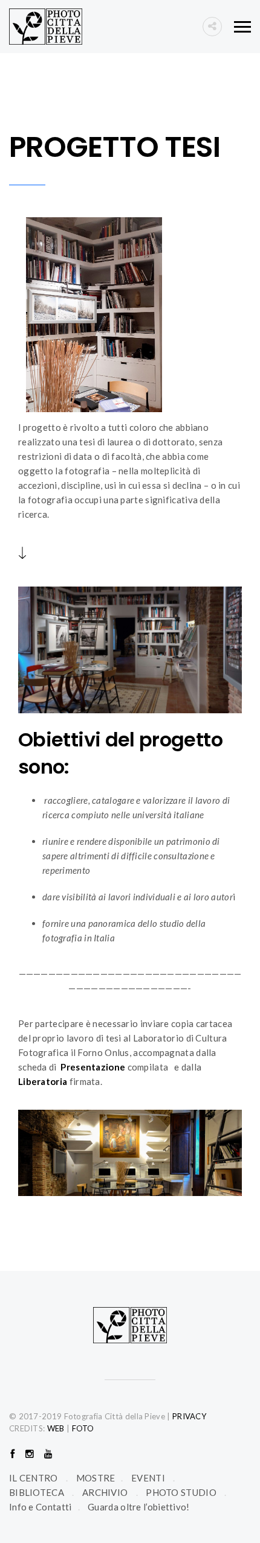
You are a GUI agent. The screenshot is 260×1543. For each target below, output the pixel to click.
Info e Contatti (40, 1506)
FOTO (83, 1428)
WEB (56, 1428)
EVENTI (148, 1477)
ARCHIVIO (105, 1492)
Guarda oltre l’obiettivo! (139, 1506)
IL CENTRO (33, 1477)
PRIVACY (189, 1416)
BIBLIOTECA (36, 1492)
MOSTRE (95, 1477)
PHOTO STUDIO (181, 1492)
